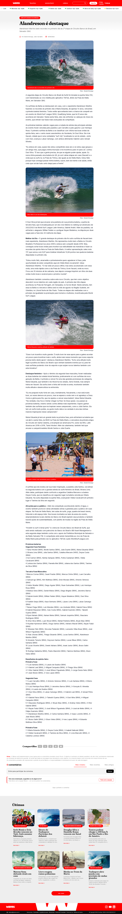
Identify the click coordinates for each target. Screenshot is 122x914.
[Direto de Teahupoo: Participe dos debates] (48, 828)
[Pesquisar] (85, 3)
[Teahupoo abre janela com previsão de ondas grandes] (99, 870)
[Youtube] (110, 907)
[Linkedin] (114, 907)
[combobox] (79, 3)
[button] (40, 746)
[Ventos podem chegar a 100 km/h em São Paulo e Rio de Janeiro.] (99, 828)
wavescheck (49, 3)
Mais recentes (95, 765)
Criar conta (101, 3)
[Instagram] (106, 907)
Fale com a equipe (106, 780)
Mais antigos (109, 765)
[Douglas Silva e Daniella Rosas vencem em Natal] (73, 828)
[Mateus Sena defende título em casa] (23, 870)
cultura (65, 3)
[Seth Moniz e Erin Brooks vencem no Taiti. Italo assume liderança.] (23, 828)
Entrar (107, 3)
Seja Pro (93, 3)
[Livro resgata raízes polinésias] (48, 870)
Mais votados (80, 765)
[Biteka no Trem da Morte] (73, 870)
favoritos (33, 3)
